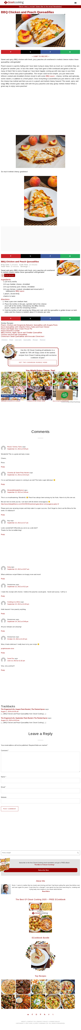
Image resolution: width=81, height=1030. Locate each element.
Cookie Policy (54, 1021)
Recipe (35, 340)
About (23, 1021)
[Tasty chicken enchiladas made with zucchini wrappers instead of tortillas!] (39, 379)
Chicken (4, 340)
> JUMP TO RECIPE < (40, 56)
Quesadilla (27, 340)
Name (3, 777)
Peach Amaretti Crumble (12, 331)
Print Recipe (9, 275)
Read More (46, 891)
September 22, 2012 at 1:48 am (17, 492)
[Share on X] (30, 52)
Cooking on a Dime (13, 602)
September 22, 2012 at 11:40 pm (18, 604)
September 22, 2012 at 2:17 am (17, 523)
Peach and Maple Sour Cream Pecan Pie (18, 329)
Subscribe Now (43, 870)
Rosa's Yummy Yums (14, 447)
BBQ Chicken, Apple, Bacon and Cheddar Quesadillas (23, 333)
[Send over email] (70, 52)
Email (3, 787)
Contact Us (31, 1021)
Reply (3, 467)
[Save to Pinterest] (11, 52)
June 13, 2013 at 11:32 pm (16, 660)
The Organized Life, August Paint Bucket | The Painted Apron (23, 709)
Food (11, 340)
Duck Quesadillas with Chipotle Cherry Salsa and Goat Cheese (26, 327)
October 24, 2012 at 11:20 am (17, 639)
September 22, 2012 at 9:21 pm (17, 586)
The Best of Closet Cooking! (44, 864)
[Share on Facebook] (50, 52)
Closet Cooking (14, 2)
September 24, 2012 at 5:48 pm (17, 621)
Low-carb (18, 340)
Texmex (42, 340)
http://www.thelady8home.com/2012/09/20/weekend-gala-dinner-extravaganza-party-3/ (30, 504)
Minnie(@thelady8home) (15, 490)
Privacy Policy (42, 1021)
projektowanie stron (7, 648)
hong (9, 567)
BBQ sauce (50, 76)
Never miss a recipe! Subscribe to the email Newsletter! (40, 7)
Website (3, 797)
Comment (5, 750)
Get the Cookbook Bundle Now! (33, 362)
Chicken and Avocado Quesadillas (15, 334)
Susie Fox (10, 658)
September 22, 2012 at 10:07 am (18, 569)
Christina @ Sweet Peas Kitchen (18, 472)
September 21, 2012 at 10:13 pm (18, 475)
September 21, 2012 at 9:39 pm (17, 449)
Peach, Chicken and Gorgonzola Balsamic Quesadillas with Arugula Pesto (31, 325)
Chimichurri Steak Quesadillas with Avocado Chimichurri (24, 336)
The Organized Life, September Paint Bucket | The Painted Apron (24, 718)
